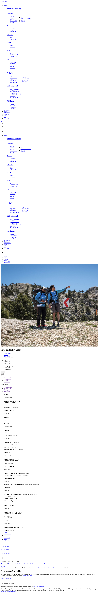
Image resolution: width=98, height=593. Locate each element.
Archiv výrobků (7, 534)
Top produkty (7, 382)
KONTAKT (7, 118)
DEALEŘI (6, 114)
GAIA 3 (12, 16)
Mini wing (10, 35)
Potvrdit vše (4, 591)
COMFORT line (9, 366)
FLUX (11, 65)
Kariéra (5, 532)
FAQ (5, 117)
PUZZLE (12, 47)
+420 (5, 553)
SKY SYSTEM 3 (14, 89)
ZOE (11, 37)
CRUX (24, 77)
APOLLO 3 (23, 17)
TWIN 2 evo (25, 80)
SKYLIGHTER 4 (14, 82)
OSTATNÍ (12, 108)
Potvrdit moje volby (11, 591)
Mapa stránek (4, 563)
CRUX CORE (25, 78)
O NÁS (5, 111)
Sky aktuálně (7, 110)
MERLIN (23, 21)
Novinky (6, 380)
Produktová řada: (8, 364)
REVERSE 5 (13, 80)
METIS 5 (12, 28)
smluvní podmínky (54, 567)
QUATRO (12, 90)
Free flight (10, 13)
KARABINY (13, 107)
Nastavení (3, 578)
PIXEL (12, 45)
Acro (8, 50)
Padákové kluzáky (14, 8)
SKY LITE (12, 96)
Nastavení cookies (21, 563)
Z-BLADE (12, 68)
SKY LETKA (7, 112)
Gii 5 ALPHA (13, 78)
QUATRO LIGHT (14, 92)
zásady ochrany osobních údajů (41, 567)
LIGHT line (8, 369)
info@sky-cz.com (5, 549)
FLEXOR (12, 64)
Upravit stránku (4, 1)
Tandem (9, 26)
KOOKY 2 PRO (14, 54)
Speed (9, 42)
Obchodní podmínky (51, 563)
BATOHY (12, 104)
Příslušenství (12, 101)
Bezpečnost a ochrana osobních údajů (36, 563)
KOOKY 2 (12, 53)
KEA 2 (12, 19)
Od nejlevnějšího (8, 377)
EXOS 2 (23, 20)
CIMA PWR (13, 62)
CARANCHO (13, 21)
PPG (8, 59)
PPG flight (7, 363)
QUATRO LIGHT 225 (15, 94)
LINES (5, 115)
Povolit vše (8, 578)
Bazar (5, 535)
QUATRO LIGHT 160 (15, 93)
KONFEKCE (13, 105)
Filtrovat (3, 372)
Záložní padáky (13, 86)
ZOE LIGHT (13, 39)
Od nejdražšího (7, 379)
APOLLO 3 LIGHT (25, 19)
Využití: (5, 360)
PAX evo (24, 81)
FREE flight (8, 362)
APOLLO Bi (13, 31)
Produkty (6, 5)
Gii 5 (11, 76)
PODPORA (7, 539)
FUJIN (11, 30)
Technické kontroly (8, 540)
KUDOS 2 (12, 22)
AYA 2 (11, 18)
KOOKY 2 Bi (13, 56)
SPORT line (8, 367)
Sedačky (10, 73)
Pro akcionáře (7, 538)
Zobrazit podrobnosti (27, 575)
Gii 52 (11, 79)
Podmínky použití (12, 563)
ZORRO (12, 66)
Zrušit (2, 373)
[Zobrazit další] (1, 375)
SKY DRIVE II (14, 97)
